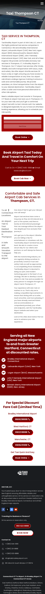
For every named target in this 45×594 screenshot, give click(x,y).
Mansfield (26, 593)
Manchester (36, 590)
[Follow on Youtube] (15, 509)
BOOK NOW (22, 533)
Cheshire (14, 588)
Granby (8, 588)
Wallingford (17, 590)
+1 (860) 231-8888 (11, 549)
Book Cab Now (21, 178)
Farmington (7, 593)
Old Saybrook (16, 585)
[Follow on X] (7, 509)
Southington (8, 590)
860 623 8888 (22, 526)
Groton (21, 588)
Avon (39, 585)
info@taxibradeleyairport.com (16, 558)
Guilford (7, 585)
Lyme (23, 585)
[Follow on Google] (11, 509)
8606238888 (21, 419)
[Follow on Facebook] (3, 509)
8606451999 (21, 445)
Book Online (21, 137)
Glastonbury (27, 590)
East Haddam (31, 585)
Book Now (25, 3)
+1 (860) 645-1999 (23, 167)
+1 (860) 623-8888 (12, 553)
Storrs (20, 593)
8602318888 (21, 432)
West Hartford (24, 583)
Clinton (39, 583)
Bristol (15, 593)
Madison (33, 583)
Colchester (36, 588)
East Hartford (7, 583)
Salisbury (27, 588)
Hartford (16, 583)
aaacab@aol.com (22, 170)
